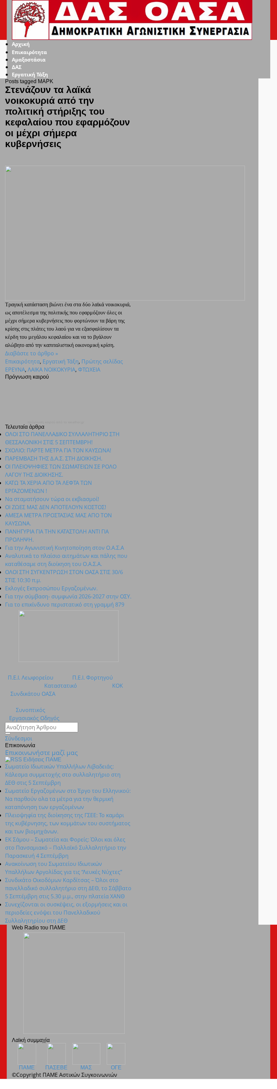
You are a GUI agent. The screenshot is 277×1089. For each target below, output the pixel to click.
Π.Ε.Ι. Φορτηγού (92, 677)
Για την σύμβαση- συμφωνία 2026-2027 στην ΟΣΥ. (68, 596)
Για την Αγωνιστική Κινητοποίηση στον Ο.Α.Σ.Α (64, 547)
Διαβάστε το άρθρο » (31, 353)
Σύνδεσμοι (18, 738)
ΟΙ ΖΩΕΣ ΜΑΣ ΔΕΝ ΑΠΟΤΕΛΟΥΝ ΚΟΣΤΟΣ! (55, 507)
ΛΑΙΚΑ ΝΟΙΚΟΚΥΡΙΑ (51, 369)
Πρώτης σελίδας (102, 361)
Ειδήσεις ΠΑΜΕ (42, 759)
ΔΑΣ (17, 67)
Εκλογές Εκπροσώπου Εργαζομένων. (51, 588)
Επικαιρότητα (29, 52)
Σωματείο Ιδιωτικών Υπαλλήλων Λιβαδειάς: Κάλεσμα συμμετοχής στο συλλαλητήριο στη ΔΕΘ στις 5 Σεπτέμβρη (63, 774)
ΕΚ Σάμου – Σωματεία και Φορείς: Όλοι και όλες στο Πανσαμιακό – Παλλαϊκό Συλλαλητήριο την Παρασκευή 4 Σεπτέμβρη (65, 847)
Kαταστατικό (55, 685)
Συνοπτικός (25, 710)
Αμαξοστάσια (29, 59)
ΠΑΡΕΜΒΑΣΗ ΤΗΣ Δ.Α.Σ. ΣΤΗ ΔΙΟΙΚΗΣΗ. (53, 458)
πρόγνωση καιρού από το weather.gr (55, 422)
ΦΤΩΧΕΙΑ (89, 369)
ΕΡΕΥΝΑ (15, 369)
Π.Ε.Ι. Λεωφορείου (29, 677)
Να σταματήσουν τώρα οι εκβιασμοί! (52, 499)
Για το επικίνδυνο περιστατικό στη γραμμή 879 (64, 604)
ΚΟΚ (117, 685)
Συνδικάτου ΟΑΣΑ (30, 693)
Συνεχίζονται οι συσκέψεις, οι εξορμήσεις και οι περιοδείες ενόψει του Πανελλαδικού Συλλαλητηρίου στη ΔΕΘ (66, 912)
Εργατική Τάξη (30, 74)
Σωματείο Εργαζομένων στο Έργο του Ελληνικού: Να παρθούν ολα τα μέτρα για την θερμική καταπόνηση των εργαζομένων (68, 799)
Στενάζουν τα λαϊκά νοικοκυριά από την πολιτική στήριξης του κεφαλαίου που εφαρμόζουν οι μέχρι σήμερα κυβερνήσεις (67, 117)
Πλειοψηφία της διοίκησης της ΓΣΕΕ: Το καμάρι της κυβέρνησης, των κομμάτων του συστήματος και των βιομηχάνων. (67, 823)
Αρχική (21, 44)
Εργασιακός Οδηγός (32, 718)
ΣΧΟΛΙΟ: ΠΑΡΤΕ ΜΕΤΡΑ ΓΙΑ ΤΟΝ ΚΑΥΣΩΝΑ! (58, 450)
